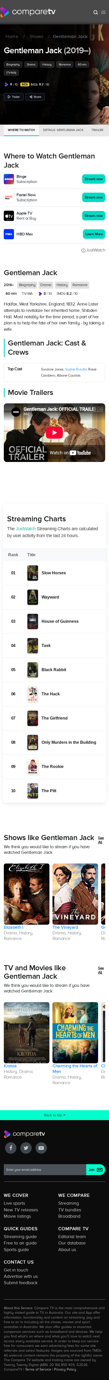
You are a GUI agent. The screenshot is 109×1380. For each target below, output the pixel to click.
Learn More (94, 234)
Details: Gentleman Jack (63, 130)
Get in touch (16, 1269)
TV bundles (69, 1209)
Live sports (14, 1203)
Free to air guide (20, 1242)
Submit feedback (21, 1282)
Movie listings (17, 1216)
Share (37, 97)
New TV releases (21, 1209)
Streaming (68, 1203)
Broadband (69, 1216)
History (47, 64)
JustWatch (95, 250)
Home (12, 36)
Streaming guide (20, 1236)
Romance (65, 64)
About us (67, 1249)
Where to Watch (21, 130)
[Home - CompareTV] (28, 12)
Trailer (16, 97)
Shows (37, 36)
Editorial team (72, 1236)
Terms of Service (38, 1369)
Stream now (94, 179)
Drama (31, 64)
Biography (13, 64)
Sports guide (16, 1249)
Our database (72, 1242)
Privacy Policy (65, 1369)
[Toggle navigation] (103, 12)
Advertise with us (21, 1276)
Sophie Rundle (76, 369)
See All (101, 840)
